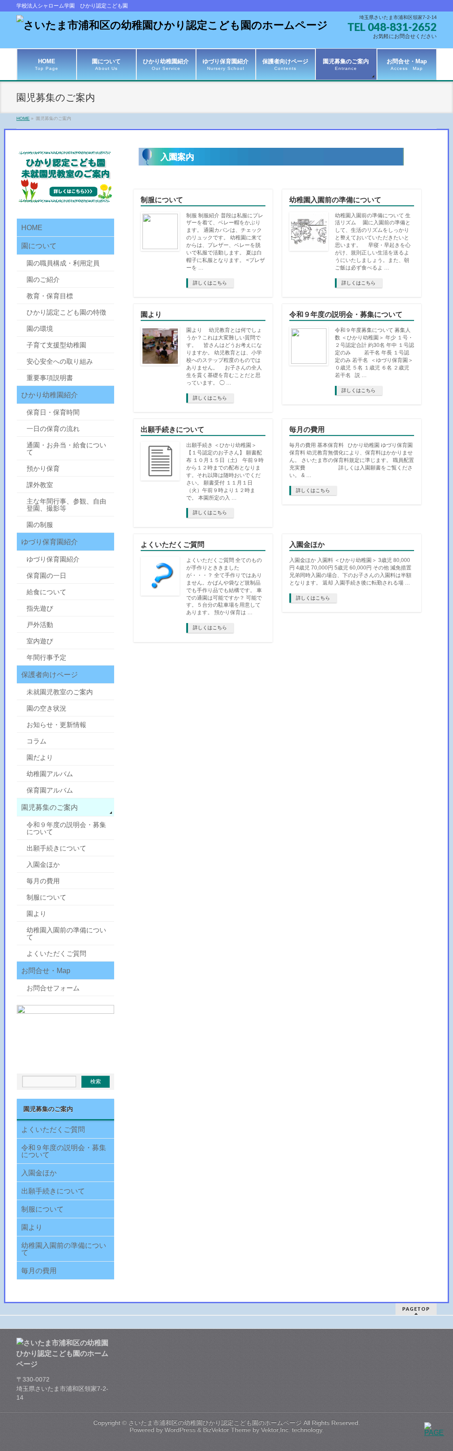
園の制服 (40, 524)
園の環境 (40, 328)
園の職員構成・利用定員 (63, 263)
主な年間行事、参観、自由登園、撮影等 (66, 504)
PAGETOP (416, 1309)
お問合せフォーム (53, 988)
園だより (40, 757)
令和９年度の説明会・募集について (346, 314)
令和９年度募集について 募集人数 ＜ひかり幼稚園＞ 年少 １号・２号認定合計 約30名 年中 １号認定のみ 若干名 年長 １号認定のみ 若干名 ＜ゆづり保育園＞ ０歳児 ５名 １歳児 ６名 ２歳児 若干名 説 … (374, 352)
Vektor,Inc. (275, 1429)
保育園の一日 (46, 575)
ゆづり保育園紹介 (49, 542)
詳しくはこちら (210, 282)
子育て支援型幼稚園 (56, 345)
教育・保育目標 (50, 296)
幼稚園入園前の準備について (335, 200)
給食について (46, 592)
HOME (31, 227)
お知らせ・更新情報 (56, 724)
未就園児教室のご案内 (60, 692)
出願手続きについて (172, 429)
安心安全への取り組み (60, 361)
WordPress (180, 1429)
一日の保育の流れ (53, 428)
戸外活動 (40, 624)
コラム (36, 741)
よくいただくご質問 (172, 544)
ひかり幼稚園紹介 (49, 395)
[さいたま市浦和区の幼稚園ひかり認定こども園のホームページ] (172, 25)
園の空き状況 (46, 708)
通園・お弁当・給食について (66, 448)
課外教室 (40, 485)
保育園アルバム (50, 790)
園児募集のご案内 (49, 807)
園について (39, 246)
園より (151, 314)
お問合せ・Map (45, 970)
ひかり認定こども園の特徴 (66, 312)
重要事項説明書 (50, 377)
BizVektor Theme (227, 1429)
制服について (162, 200)
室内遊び (40, 641)
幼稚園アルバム (50, 773)
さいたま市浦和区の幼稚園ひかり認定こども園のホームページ (215, 1422)
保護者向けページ (49, 674)
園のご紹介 (43, 279)
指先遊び (40, 608)
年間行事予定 (46, 657)
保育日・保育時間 (53, 412)
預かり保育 (43, 468)
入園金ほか (307, 544)
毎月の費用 (307, 429)
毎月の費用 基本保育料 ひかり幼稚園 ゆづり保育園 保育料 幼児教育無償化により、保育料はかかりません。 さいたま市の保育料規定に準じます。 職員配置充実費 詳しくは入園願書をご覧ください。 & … (351, 460)
